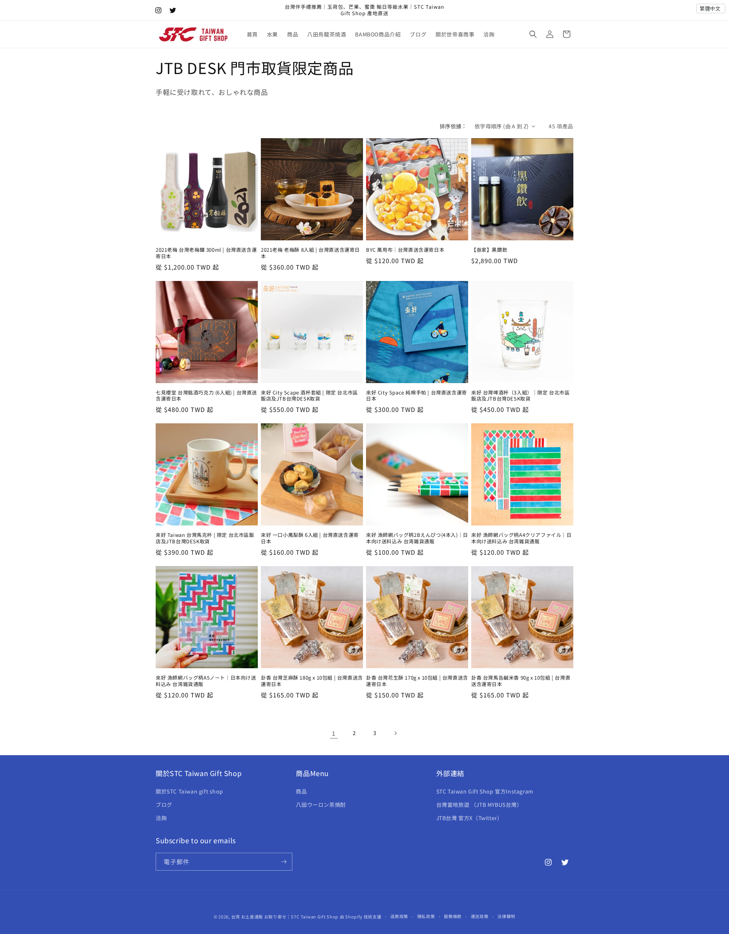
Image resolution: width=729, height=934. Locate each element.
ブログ (164, 804)
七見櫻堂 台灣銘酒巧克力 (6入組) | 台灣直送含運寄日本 (206, 396)
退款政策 (399, 916)
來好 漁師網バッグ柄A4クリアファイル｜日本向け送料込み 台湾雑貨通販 (521, 538)
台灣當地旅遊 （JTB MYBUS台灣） (479, 804)
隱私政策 (426, 916)
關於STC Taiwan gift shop (189, 791)
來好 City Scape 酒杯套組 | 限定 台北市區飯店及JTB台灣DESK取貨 (309, 396)
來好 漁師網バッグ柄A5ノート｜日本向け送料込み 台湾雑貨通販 (206, 681)
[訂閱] (283, 862)
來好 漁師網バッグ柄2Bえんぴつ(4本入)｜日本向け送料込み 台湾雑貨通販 (417, 538)
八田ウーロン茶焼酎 (321, 804)
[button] (533, 34)
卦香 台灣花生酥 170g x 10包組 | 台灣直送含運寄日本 (417, 681)
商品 (301, 791)
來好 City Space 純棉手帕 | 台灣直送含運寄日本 (416, 396)
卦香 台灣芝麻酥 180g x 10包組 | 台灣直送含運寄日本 (312, 681)
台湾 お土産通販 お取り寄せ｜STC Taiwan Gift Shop (285, 916)
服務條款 (453, 916)
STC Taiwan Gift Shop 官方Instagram (484, 791)
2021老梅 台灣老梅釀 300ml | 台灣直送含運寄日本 (206, 253)
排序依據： (453, 126)
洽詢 (161, 818)
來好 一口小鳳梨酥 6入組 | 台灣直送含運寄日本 (310, 538)
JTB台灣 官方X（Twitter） (469, 818)
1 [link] (334, 733)
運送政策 (480, 916)
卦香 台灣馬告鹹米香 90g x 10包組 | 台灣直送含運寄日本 (520, 681)
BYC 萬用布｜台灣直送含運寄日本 (405, 250)
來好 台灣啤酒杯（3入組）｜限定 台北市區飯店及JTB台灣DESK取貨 (520, 396)
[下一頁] (395, 733)
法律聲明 (506, 916)
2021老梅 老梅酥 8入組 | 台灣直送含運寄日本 (310, 253)
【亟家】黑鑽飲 (489, 250)
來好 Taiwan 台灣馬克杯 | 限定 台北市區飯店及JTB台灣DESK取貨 (205, 538)
